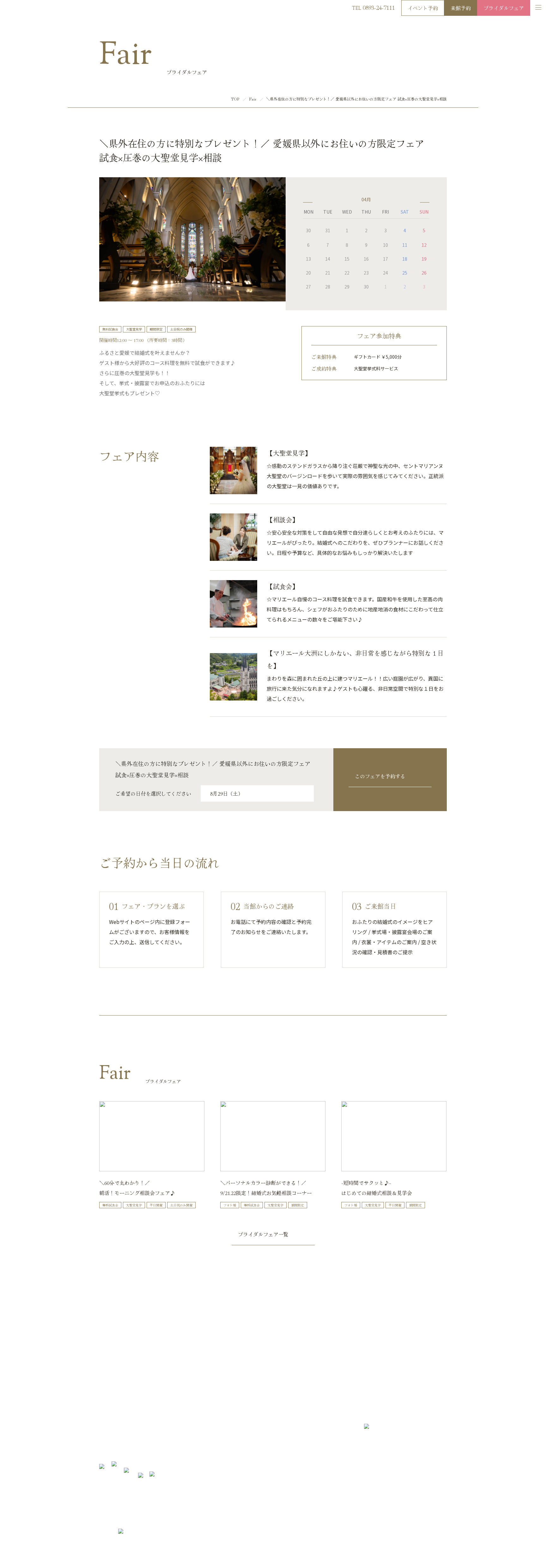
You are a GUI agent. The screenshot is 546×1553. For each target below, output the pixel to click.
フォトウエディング (179, 1442)
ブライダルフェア (503, 8)
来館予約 (461, 8)
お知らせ (231, 1411)
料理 (165, 1421)
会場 (165, 1411)
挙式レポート (173, 1452)
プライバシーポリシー (424, 1533)
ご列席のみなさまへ (241, 1421)
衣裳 (165, 1432)
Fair (253, 98)
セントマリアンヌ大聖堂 (121, 1442)
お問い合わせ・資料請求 (298, 1366)
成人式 (229, 1442)
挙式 (103, 1452)
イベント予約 (423, 8)
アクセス (388, 1533)
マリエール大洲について (121, 1411)
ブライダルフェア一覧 (263, 1234)
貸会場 (229, 1452)
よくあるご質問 (237, 1432)
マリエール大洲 (24, 9)
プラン (105, 1432)
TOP (235, 98)
